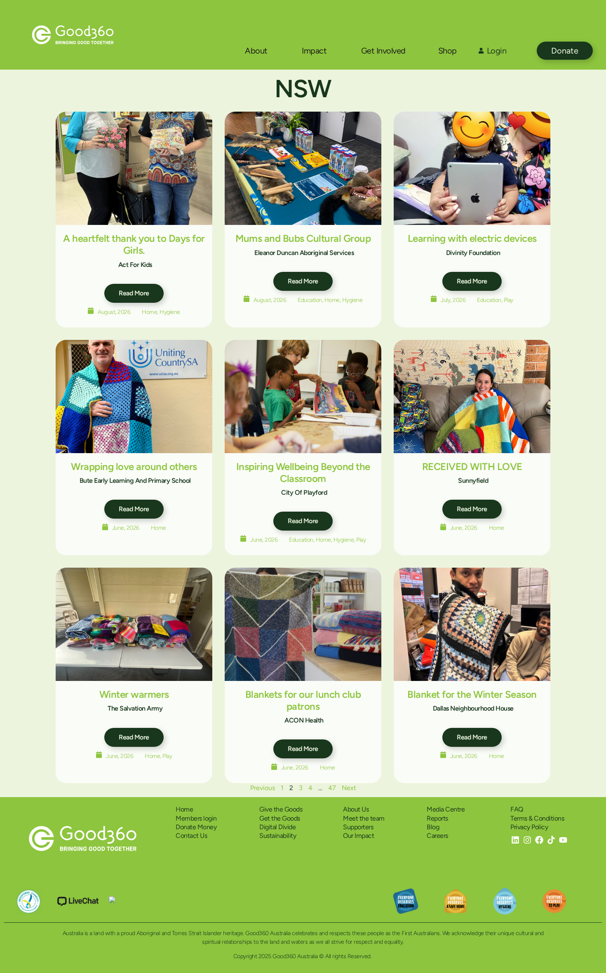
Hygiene (170, 312)
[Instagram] (527, 840)
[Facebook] (539, 840)
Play (508, 300)
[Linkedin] (515, 840)
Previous (262, 788)
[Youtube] (563, 840)
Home (149, 312)
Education (310, 300)
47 (332, 788)
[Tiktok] (551, 840)
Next (349, 788)
